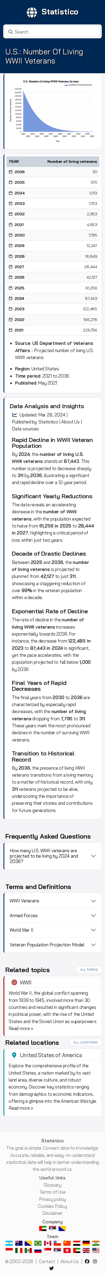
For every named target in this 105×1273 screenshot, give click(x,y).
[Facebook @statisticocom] (88, 1261)
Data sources (25, 428)
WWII (26, 982)
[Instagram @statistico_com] (96, 1261)
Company (52, 1221)
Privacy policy (52, 1199)
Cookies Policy (52, 1206)
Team (52, 1236)
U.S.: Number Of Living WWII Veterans (44, 56)
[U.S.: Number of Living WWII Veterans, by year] (52, 111)
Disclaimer (52, 1213)
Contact (47, 1261)
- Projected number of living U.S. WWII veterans (54, 350)
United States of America (51, 1055)
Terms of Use (52, 1192)
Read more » (21, 1028)
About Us (70, 422)
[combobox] (52, 31)
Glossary (52, 1185)
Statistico (60, 11)
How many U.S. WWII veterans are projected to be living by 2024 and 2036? (44, 856)
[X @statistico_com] (52, 1268)
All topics (89, 970)
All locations (86, 1042)
